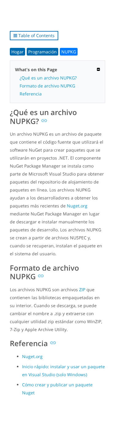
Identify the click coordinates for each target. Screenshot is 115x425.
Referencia (31, 94)
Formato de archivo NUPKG (47, 86)
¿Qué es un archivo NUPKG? (48, 78)
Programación (42, 52)
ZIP (82, 289)
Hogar (17, 52)
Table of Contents (36, 35)
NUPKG (68, 52)
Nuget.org (77, 206)
